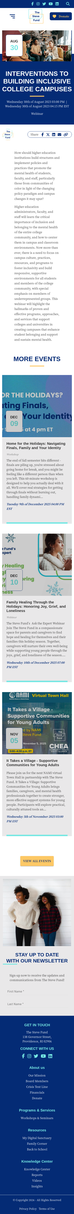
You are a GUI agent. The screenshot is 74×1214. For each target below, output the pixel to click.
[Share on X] (48, 134)
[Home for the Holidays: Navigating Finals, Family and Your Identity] (37, 406)
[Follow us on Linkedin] (57, 3)
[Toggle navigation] (12, 16)
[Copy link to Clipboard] (66, 134)
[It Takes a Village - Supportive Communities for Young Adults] (37, 723)
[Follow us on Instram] (38, 3)
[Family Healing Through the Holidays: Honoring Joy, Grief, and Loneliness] (37, 565)
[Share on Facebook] (42, 134)
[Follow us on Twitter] (44, 3)
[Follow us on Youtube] (51, 3)
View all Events (37, 861)
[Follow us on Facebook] (32, 3)
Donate (64, 16)
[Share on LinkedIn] (53, 134)
